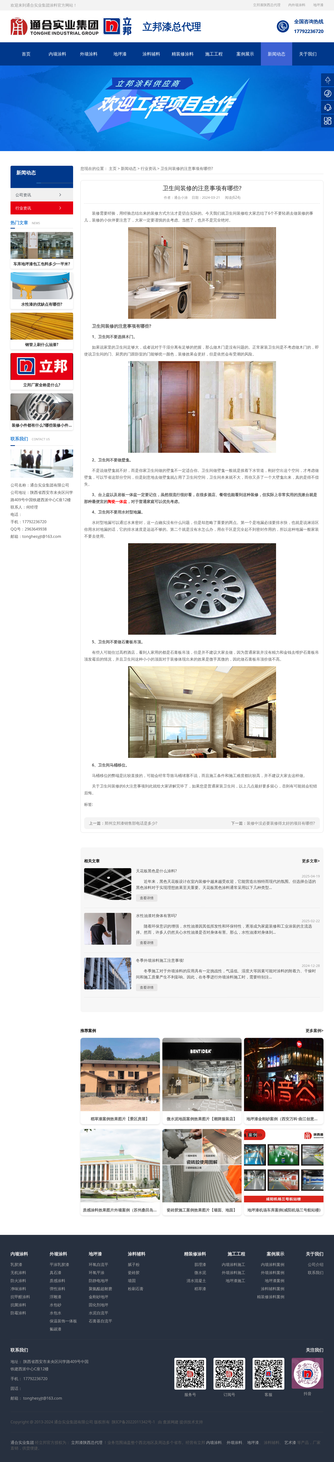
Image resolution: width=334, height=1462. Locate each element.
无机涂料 (18, 1272)
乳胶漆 (16, 1264)
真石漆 (55, 1272)
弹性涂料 (57, 1288)
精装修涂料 (183, 54)
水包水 (55, 1313)
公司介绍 (315, 1264)
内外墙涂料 (297, 4)
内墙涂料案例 (272, 1264)
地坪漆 (120, 54)
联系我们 (315, 1272)
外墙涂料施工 (233, 1272)
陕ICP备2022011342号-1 (133, 1422)
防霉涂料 (18, 1313)
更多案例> (314, 1030)
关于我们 (308, 54)
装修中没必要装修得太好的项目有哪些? (281, 823)
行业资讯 (23, 208)
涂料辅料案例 (272, 1288)
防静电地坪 (98, 1280)
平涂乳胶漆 (59, 1264)
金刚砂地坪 (98, 1296)
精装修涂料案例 (270, 1296)
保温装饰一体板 (63, 1321)
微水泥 (200, 1272)
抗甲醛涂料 (20, 1296)
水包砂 (55, 1304)
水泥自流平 (98, 1313)
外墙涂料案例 (272, 1272)
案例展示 (245, 54)
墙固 (132, 1280)
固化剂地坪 (98, 1304)
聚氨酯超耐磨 (100, 1288)
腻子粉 (134, 1264)
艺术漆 (290, 1442)
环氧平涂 (96, 1272)
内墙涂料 (57, 54)
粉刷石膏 (136, 1288)
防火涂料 (18, 1280)
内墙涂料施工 (233, 1264)
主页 (113, 168)
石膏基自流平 (100, 1321)
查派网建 (170, 1422)
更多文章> (311, 861)
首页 (26, 54)
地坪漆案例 (274, 1280)
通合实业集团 (22, 1442)
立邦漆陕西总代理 (267, 4)
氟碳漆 (55, 1329)
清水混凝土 (196, 1280)
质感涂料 (57, 1280)
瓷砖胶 (134, 1272)
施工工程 (214, 54)
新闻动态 (276, 54)
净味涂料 (18, 1288)
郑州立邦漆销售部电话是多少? (131, 823)
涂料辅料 (151, 54)
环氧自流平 (98, 1264)
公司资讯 (23, 195)
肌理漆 (200, 1264)
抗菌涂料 (18, 1304)
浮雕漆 (55, 1296)
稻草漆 (200, 1288)
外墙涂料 (89, 54)
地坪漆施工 (235, 1280)
